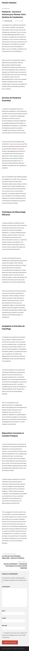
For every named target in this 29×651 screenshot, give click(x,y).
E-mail (4, 618)
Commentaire (6, 586)
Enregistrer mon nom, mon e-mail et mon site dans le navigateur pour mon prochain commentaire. (14, 635)
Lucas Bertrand (8, 21)
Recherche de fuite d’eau (17, 144)
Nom (3, 611)
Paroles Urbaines (9, 2)
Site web (4, 625)
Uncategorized (6, 8)
